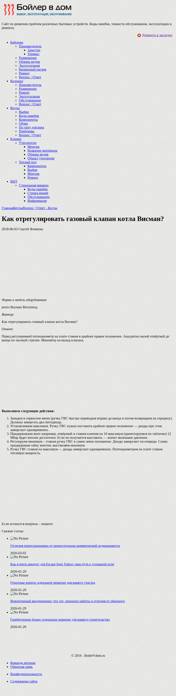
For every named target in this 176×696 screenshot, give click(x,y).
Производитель (30, 46)
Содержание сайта (23, 681)
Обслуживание (30, 100)
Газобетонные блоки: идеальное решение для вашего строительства (60, 619)
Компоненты (28, 119)
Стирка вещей (37, 193)
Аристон (33, 50)
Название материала (42, 150)
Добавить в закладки (157, 35)
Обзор (23, 123)
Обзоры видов (29, 62)
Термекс (33, 54)
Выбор (24, 112)
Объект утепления (40, 158)
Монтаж (33, 146)
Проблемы (26, 131)
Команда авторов (22, 663)
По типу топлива (31, 127)
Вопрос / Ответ (30, 77)
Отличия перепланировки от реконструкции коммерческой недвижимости (65, 546)
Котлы (18, 208)
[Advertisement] (88, 265)
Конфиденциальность (26, 674)
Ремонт (24, 73)
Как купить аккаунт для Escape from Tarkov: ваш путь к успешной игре (62, 564)
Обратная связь (21, 667)
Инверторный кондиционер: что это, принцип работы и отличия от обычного (67, 601)
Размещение (28, 58)
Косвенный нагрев (32, 69)
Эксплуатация (29, 65)
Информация (37, 201)
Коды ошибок (29, 116)
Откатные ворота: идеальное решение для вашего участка (52, 582)
